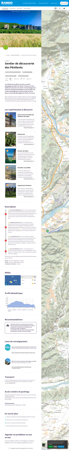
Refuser (55, 446)
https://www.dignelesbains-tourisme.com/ (21, 367)
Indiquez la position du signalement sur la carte (22, 448)
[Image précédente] (2, 28)
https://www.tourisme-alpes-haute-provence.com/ (23, 352)
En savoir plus (61, 446)
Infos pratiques (27, 8)
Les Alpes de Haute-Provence (29, 3)
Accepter (50, 446)
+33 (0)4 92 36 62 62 (16, 368)
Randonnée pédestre (15, 55)
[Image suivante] (39, 28)
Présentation (5, 8)
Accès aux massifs (43, 3)
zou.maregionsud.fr (10, 383)
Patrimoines (12, 8)
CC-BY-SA (43, 449)
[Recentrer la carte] (43, 13)
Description (19, 8)
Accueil (7, 55)
